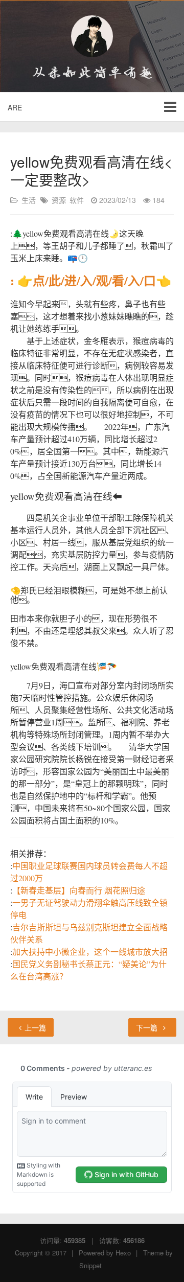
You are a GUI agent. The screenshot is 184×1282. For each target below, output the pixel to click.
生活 (28, 200)
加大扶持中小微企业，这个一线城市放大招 (90, 951)
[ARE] (92, 36)
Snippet (90, 1265)
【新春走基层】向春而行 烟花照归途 (78, 890)
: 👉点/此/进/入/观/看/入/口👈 (90, 280)
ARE (15, 107)
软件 (77, 200)
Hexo (123, 1252)
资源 (59, 200)
